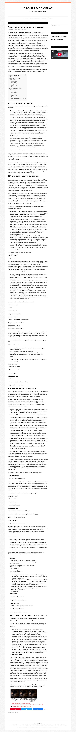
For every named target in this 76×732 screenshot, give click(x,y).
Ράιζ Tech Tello (13, 79)
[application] (59, 54)
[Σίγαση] (64, 57)
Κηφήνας (16, 712)
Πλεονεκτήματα (14, 81)
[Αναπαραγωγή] (52, 57)
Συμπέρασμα (11, 99)
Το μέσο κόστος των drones (14, 76)
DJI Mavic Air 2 (13, 93)
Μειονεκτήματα (14, 82)
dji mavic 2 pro (13, 89)
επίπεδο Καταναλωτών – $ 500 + (15, 88)
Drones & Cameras (38, 8)
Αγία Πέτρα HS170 (13, 84)
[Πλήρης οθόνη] (66, 57)
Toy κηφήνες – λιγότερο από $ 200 (16, 78)
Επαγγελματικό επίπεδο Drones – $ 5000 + (17, 98)
